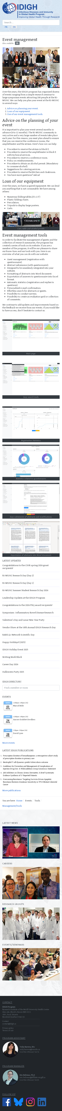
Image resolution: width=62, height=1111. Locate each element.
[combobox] (31, 22)
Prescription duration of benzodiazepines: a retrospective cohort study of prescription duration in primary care (30, 757)
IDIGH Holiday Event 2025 (15, 649)
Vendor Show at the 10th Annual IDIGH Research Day (29, 627)
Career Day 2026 (10, 664)
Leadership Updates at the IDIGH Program (23, 597)
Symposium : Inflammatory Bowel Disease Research (28, 612)
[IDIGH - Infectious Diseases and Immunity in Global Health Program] (31, 10)
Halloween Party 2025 (13, 671)
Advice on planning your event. (22, 108)
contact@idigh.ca (9, 1023)
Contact (5, 1021)
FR (6, 26)
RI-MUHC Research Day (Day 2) (18, 575)
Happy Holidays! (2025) (13, 642)
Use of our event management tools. (25, 114)
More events (8, 742)
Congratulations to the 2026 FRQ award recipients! (27, 605)
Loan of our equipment (18, 111)
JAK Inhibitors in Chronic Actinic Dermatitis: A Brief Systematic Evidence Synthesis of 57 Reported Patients (28, 774)
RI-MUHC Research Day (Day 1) (18, 583)
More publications (11, 790)
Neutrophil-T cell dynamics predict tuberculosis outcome (25, 762)
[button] (58, 33)
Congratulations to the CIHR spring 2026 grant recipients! (25, 567)
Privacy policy (8, 1027)
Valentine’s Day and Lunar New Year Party (23, 619)
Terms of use (8, 1030)
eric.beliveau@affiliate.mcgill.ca (32, 1077)
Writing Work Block (12, 657)
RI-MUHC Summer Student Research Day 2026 (25, 590)
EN (14, 26)
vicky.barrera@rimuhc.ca (30, 1049)
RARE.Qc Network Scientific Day (18, 634)
